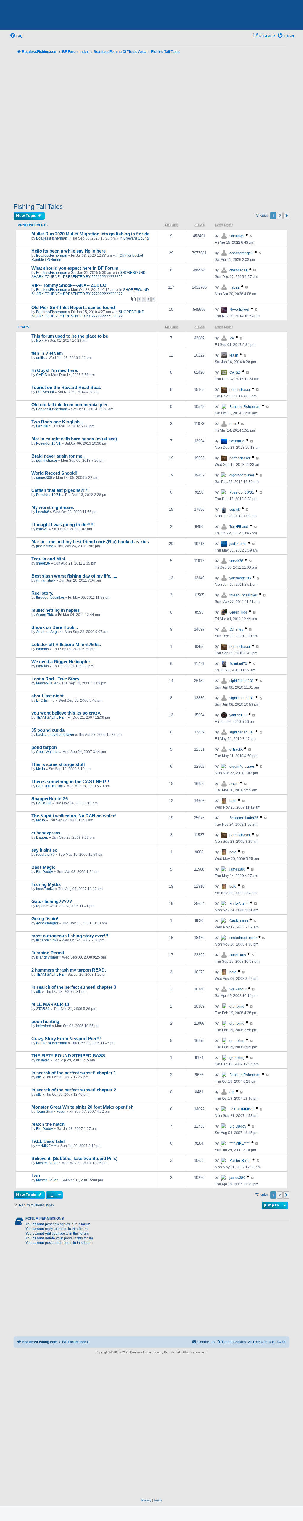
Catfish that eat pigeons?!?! (60, 490)
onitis (40, 358)
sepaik (234, 509)
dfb (38, 992)
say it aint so (44, 850)
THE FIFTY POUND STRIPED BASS (68, 1055)
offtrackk (236, 749)
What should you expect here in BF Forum (74, 268)
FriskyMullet (239, 904)
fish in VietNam (47, 353)
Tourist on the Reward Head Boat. (66, 387)
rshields (42, 649)
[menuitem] (16, 36)
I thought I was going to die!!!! (62, 524)
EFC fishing (45, 700)
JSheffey (236, 629)
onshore (42, 1060)
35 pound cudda (48, 730)
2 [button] (280, 215)
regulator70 (45, 855)
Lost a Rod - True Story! (56, 678)
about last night (47, 696)
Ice (38, 341)
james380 (44, 478)
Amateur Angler (48, 632)
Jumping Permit (47, 953)
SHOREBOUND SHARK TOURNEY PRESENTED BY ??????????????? (88, 275)
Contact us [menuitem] (206, 1342)
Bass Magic (43, 867)
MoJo (40, 769)
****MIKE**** (46, 1146)
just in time (44, 546)
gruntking (236, 1006)
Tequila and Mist (48, 559)
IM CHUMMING (241, 1109)
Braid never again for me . (58, 456)
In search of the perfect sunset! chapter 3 (73, 987)
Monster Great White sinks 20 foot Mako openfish (82, 1107)
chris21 (42, 529)
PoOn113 (43, 803)
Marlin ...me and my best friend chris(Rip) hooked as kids (90, 541)
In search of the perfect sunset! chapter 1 (73, 1073)
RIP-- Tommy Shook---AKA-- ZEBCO (69, 285)
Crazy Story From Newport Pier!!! (66, 1038)
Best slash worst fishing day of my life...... (74, 576)
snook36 (43, 563)
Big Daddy (44, 872)
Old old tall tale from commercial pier (69, 404)
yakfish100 (238, 715)
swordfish (237, 441)
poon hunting (45, 1021)
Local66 (42, 512)
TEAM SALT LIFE (50, 717)
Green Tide (45, 615)
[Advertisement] (151, 129)
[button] (286, 215)
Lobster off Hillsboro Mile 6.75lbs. (66, 644)
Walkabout (237, 989)
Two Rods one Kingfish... (57, 421)
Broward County (136, 238)
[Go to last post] (251, 236)
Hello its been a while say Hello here (68, 251)
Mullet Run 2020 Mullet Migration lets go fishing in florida (90, 234)
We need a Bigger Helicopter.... (63, 661)
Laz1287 (43, 426)
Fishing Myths (46, 884)
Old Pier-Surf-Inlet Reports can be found (73, 307)
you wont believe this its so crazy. (66, 713)
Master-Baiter (47, 683)
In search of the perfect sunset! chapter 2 (73, 1090)
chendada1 (238, 270)
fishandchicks (47, 940)
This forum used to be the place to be (69, 336)
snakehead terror (243, 938)
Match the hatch (48, 1124)
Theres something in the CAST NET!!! (70, 781)
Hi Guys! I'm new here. (54, 370)
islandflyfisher (47, 957)
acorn (233, 784)
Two (35, 1175)
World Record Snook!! (54, 473)
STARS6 (43, 1009)
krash (233, 355)
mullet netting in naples (55, 610)
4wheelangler (47, 923)
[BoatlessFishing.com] (52, 15)
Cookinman (238, 921)
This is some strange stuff (58, 764)
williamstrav (45, 580)
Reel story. (42, 593)
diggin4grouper (241, 475)
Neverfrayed (239, 310)
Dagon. (42, 837)
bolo (232, 801)
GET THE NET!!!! (49, 786)
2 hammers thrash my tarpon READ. (68, 970)
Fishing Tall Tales (38, 206)
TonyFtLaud (238, 527)
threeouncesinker (50, 598)
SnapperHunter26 (49, 798)
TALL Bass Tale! (48, 1141)
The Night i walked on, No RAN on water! (73, 816)
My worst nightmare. (52, 507)
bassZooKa (45, 889)
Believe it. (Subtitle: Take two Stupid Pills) (74, 1158)
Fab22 (234, 287)
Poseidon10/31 (48, 443)
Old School (45, 392)
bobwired (43, 1026)
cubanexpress (45, 833)
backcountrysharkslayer (55, 735)
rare (232, 424)
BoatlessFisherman (51, 238)
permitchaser (239, 390)
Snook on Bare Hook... (54, 627)
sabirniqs (236, 236)
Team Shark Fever (50, 1112)
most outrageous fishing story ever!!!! (70, 935)
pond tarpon (44, 747)
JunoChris (237, 955)
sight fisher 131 (241, 681)
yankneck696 (240, 578)
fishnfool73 (238, 664)
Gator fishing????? (51, 901)
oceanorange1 (241, 253)
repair (41, 906)
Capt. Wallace (47, 752)
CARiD (41, 375)
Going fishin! (44, 918)
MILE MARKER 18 (50, 1004)
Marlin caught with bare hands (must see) (74, 439)
